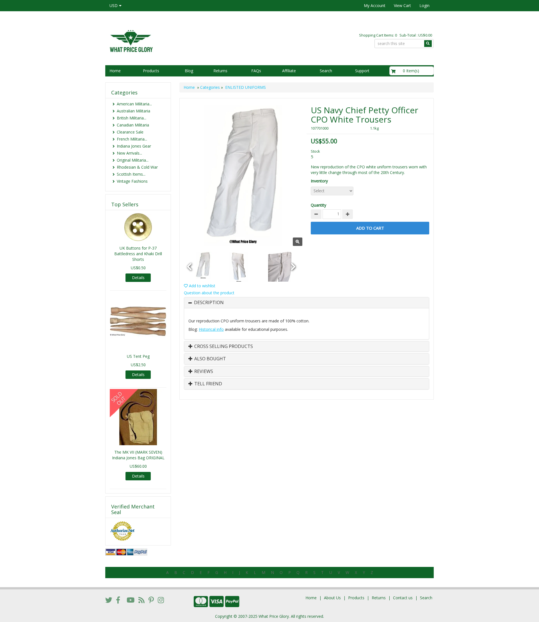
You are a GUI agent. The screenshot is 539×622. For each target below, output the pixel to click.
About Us (332, 597)
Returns (220, 70)
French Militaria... (132, 139)
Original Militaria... (133, 160)
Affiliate (289, 70)
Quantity (318, 205)
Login (424, 5)
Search (326, 70)
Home (115, 70)
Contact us (403, 597)
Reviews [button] (203, 371)
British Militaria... (131, 118)
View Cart (402, 5)
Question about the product (209, 292)
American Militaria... (134, 104)
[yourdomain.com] (185, 40)
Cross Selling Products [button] (223, 346)
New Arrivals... (129, 153)
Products (151, 70)
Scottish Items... (131, 174)
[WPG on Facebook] (118, 600)
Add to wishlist (201, 285)
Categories (210, 87)
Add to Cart (370, 228)
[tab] (306, 302)
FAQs (256, 70)
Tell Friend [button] (207, 383)
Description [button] (209, 302)
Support (362, 70)
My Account (374, 5)
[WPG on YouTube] (130, 600)
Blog (189, 70)
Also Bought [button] (209, 358)
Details (138, 277)
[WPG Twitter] (108, 600)
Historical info (211, 329)
